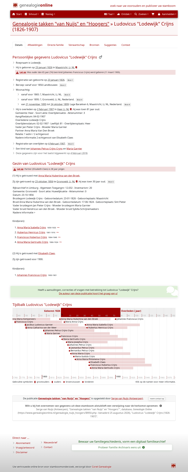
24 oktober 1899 (60, 104)
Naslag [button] (49, 14)
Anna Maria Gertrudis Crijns (32, 242)
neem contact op (157, 398)
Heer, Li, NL (63, 109)
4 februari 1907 (56, 143)
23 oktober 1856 (44, 181)
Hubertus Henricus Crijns (31, 232)
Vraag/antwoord (25, 447)
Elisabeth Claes (46, 253)
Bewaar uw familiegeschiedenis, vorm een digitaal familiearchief (122, 441)
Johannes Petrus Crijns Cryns (47, 148)
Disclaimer (22, 452)
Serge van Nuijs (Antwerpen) (127, 398)
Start (19, 14)
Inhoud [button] (32, 14)
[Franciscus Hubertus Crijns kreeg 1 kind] (60, 237)
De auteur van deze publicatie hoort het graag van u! (88, 293)
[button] (109, 14)
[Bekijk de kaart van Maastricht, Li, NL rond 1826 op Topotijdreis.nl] (76, 67)
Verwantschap (77, 45)
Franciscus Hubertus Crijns (32, 237)
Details (19, 45)
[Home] (173, 466)
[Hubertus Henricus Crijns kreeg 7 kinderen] (58, 232)
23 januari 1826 (43, 67)
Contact (48, 447)
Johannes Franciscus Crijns (32, 275)
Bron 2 (63, 85)
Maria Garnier (74, 148)
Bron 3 (67, 95)
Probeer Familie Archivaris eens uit (119, 447)
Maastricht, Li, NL (65, 67)
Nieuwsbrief (50, 442)
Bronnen (94, 45)
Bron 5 (70, 144)
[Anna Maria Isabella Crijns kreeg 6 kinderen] (59, 227)
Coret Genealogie (101, 466)
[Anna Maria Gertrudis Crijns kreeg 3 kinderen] (61, 242)
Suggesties (110, 45)
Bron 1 (70, 80)
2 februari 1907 (45, 109)
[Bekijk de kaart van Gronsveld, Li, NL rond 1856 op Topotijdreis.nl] (76, 181)
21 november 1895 (36, 104)
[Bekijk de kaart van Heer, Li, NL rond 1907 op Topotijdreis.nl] (70, 109)
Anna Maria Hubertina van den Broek (59, 175)
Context (125, 45)
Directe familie (55, 45)
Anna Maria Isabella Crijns (31, 227)
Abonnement (23, 443)
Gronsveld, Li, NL (66, 181)
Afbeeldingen (35, 45)
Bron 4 (79, 100)
